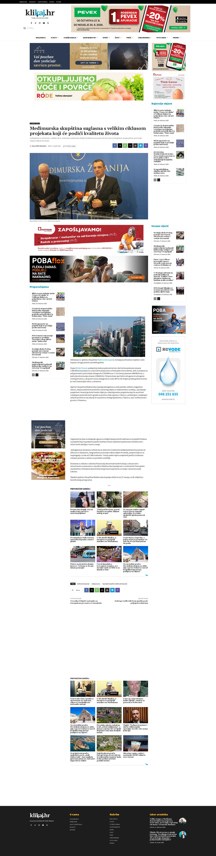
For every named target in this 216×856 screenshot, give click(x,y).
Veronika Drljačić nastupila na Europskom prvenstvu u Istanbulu (86, 602)
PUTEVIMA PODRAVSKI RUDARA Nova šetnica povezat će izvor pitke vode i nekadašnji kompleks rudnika (164, 157)
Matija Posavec (82, 368)
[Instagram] (39, 23)
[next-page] (37, 374)
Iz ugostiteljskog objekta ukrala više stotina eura (162, 171)
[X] (120, 145)
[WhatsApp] (125, 145)
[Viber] (146, 145)
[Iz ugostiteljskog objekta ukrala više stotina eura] (180, 172)
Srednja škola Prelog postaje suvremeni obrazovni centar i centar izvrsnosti (43, 352)
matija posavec (95, 584)
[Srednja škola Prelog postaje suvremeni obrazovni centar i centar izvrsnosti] (60, 352)
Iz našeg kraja (34, 123)
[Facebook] (31, 23)
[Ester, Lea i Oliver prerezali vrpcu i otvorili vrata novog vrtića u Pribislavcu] (180, 262)
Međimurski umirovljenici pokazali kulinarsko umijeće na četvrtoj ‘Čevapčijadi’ (42, 365)
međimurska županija (83, 584)
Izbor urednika (159, 814)
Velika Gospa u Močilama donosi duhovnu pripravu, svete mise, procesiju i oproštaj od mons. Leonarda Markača (164, 822)
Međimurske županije (106, 360)
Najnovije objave (161, 103)
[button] (42, 28)
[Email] (130, 145)
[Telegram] (140, 145)
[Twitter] (48, 23)
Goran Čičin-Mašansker (39, 146)
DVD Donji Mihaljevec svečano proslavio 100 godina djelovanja (164, 290)
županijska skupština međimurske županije (114, 584)
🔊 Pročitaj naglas (69, 146)
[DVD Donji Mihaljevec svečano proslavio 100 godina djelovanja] (180, 291)
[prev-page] (33, 374)
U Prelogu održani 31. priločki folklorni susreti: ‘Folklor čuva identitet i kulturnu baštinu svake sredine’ (163, 276)
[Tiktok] (35, 23)
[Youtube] (43, 23)
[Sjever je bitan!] (40, 13)
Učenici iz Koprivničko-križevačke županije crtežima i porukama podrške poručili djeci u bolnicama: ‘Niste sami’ (42, 312)
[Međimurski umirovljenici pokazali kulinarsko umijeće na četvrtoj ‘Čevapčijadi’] (60, 365)
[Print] (135, 145)
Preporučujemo (39, 287)
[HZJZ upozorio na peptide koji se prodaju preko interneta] (60, 327)
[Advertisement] (89, 111)
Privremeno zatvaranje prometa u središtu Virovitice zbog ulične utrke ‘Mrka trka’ (42, 338)
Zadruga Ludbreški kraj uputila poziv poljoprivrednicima (131, 602)
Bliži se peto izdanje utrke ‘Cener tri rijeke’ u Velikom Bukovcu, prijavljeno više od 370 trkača (43, 297)
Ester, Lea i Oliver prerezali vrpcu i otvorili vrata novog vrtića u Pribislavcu (163, 262)
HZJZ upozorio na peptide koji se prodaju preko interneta (42, 326)
